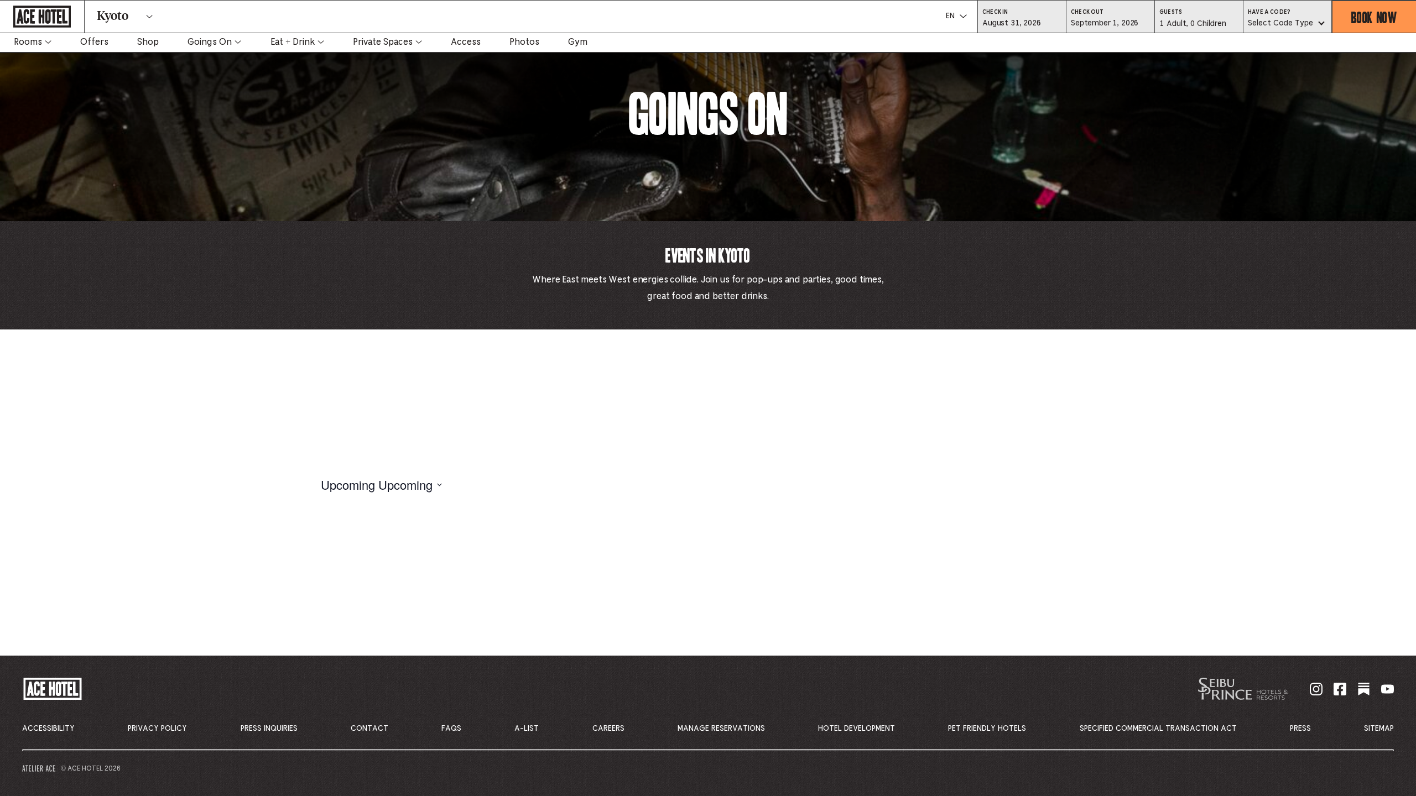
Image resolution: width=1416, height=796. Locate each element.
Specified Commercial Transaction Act (1158, 728)
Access (466, 42)
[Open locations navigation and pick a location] (149, 17)
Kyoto (112, 17)
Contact (369, 728)
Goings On (210, 42)
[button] (1022, 23)
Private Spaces (383, 42)
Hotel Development (856, 728)
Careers (608, 728)
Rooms (28, 42)
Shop (148, 42)
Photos (524, 42)
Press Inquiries (269, 728)
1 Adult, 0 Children (1192, 26)
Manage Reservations (721, 728)
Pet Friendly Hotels (987, 728)
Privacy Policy (157, 728)
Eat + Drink (292, 42)
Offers (94, 42)
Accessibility (48, 728)
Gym (577, 42)
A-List (526, 728)
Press (1300, 728)
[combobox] (1287, 24)
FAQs (451, 728)
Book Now (1374, 16)
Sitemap (1379, 728)
